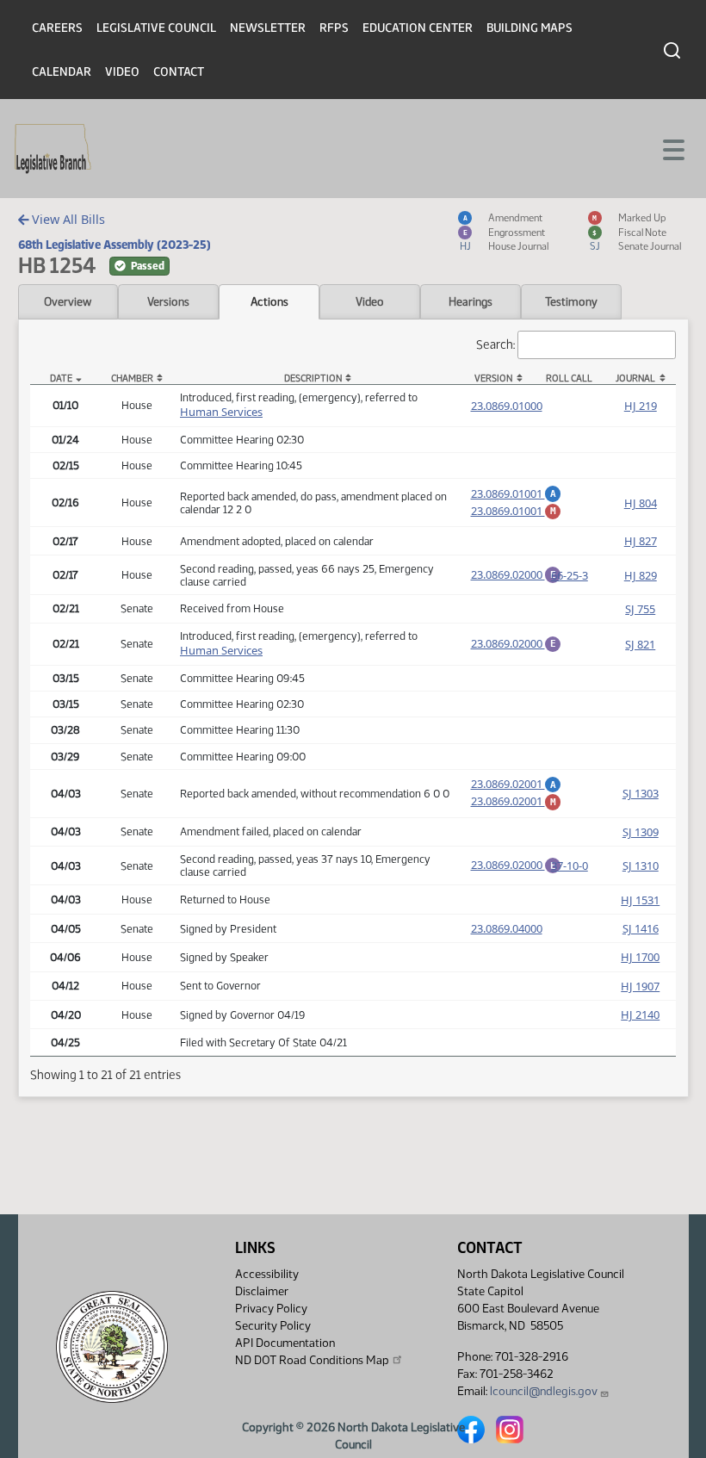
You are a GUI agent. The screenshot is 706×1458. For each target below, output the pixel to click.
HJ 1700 (640, 957)
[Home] (53, 149)
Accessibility (267, 1274)
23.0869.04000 (506, 928)
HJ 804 (640, 503)
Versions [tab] (168, 301)
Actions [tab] (269, 301)
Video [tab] (370, 301)
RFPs (334, 28)
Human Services (221, 411)
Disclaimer (261, 1291)
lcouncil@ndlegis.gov (544, 1391)
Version (493, 378)
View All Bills (66, 219)
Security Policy (273, 1325)
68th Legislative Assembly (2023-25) (114, 244)
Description (313, 378)
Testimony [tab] (571, 301)
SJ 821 (640, 644)
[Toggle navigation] (672, 148)
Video (122, 72)
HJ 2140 (640, 1014)
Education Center (417, 28)
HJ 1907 (640, 986)
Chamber (132, 378)
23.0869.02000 (516, 574)
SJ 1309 (640, 832)
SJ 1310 (640, 865)
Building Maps (529, 28)
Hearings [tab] (470, 301)
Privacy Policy (271, 1308)
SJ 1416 (640, 928)
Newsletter (268, 28)
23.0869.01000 (506, 405)
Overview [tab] (67, 301)
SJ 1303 (640, 793)
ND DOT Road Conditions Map (312, 1360)
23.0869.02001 (516, 783)
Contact (178, 72)
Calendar (61, 72)
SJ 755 (640, 609)
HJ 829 (640, 575)
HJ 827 (640, 541)
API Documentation (285, 1343)
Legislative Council (156, 28)
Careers (57, 28)
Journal (635, 378)
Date (61, 378)
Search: (495, 344)
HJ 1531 (640, 900)
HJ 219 (640, 405)
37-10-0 (569, 865)
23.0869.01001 (516, 493)
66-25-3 (569, 575)
